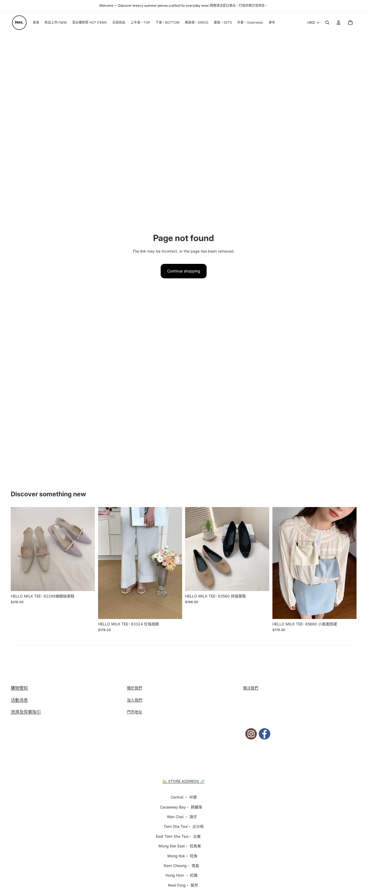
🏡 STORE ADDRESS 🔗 (184, 781)
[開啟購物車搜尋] (327, 22)
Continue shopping (183, 271)
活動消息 (19, 700)
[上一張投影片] (19, 549)
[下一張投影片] (87, 549)
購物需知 (19, 688)
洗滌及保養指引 (26, 712)
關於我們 (134, 688)
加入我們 (134, 700)
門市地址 (134, 711)
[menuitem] (272, 22)
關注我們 (250, 688)
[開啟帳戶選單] (338, 22)
